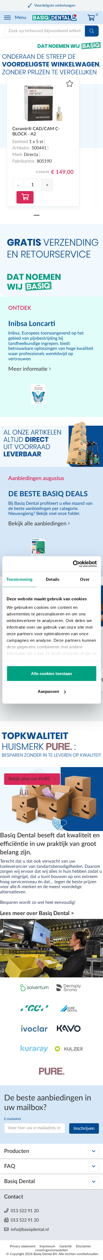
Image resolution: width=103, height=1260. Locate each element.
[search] (92, 31)
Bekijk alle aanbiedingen (38, 523)
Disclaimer (83, 1246)
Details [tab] (52, 579)
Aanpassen (48, 691)
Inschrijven (84, 1128)
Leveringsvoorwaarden (51, 1250)
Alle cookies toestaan (51, 673)
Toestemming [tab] (19, 579)
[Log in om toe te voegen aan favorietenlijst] (70, 84)
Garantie (65, 1246)
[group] (32, 185)
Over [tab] (84, 579)
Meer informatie (28, 369)
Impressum (47, 1246)
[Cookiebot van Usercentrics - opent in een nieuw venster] (73, 564)
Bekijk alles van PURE (29, 779)
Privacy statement (22, 1246)
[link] (74, 16)
